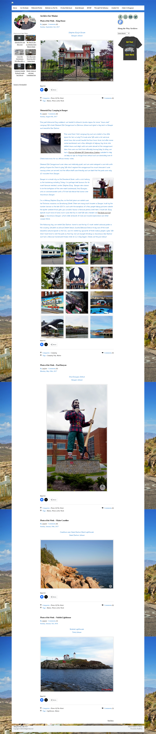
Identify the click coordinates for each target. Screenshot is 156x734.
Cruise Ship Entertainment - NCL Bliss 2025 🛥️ (20, 59)
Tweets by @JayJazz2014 (20, 84)
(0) (57, 24)
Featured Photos (37, 8)
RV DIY (89, 8)
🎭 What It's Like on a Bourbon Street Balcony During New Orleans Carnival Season (31, 47)
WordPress (139, 729)
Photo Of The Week (57, 98)
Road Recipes (79, 8)
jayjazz (44, 24)
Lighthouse (50, 711)
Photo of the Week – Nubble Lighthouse (55, 617)
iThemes (140, 726)
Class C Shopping (128, 8)
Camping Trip (51, 355)
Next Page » (111, 720)
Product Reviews (66, 8)
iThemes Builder (132, 726)
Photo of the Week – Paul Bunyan (53, 365)
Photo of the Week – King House (52, 21)
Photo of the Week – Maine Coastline (54, 520)
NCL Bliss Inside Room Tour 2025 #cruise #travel (31, 59)
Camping (54, 353)
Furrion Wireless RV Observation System (84, 152)
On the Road (24, 8)
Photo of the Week (58, 101)
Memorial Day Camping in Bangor (54, 110)
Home (15, 8)
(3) (57, 621)
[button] (52, 253)
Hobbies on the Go (51, 8)
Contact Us (115, 8)
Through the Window (101, 8)
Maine (49, 101)
